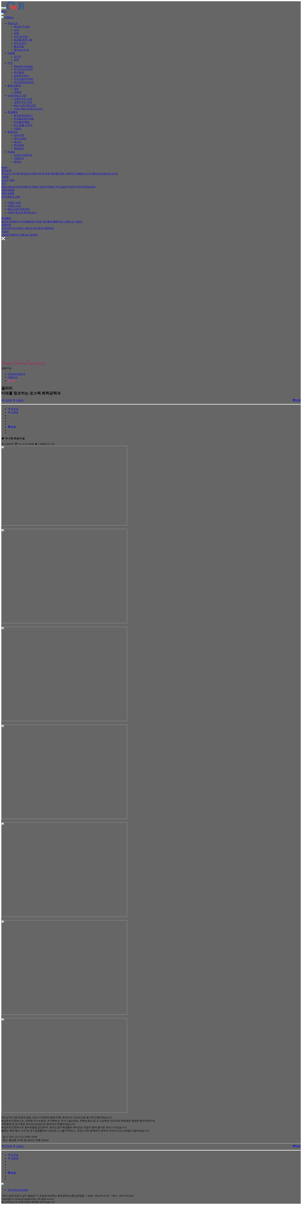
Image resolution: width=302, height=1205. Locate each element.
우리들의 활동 (22, 122)
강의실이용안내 (10, 234)
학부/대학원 (14, 85)
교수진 (17, 56)
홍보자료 (19, 46)
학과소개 (13, 23)
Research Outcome (23, 66)
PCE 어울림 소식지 (81, 173)
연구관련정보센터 (24, 82)
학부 (16, 89)
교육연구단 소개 (23, 99)
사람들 (11, 53)
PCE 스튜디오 (66, 221)
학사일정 (19, 145)
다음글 (19, 400)
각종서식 (19, 158)
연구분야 (19, 72)
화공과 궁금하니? (11, 221)
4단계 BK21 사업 (17, 95)
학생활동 (13, 112)
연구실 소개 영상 (23, 69)
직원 (16, 59)
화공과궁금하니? (23, 115)
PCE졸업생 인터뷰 (31, 221)
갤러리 (17, 161)
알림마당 (13, 132)
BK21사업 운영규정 (25, 105)
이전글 (8, 400)
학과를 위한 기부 (23, 40)
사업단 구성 (14, 206)
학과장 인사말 (22, 26)
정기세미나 (18, 228)
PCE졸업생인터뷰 (24, 118)
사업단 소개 (14, 202)
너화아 (17, 128)
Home (4, 167)
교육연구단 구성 (23, 102)
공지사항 (19, 135)
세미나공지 (20, 138)
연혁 (16, 33)
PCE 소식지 (20, 43)
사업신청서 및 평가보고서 (28, 108)
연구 (10, 63)
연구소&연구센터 (23, 79)
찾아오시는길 (21, 49)
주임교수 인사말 (10, 173)
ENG (4, 11)
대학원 (17, 92)
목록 (298, 400)
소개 (16, 30)
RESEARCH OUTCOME (14, 186)
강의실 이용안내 (23, 155)
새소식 (17, 141)
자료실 (11, 151)
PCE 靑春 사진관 (23, 125)
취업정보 (19, 148)
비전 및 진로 (21, 36)
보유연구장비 (21, 75)
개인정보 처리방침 (18, 1190)
